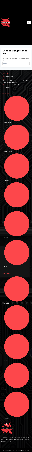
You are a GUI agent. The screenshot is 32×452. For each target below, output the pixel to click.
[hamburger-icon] (29, 22)
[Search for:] (16, 63)
